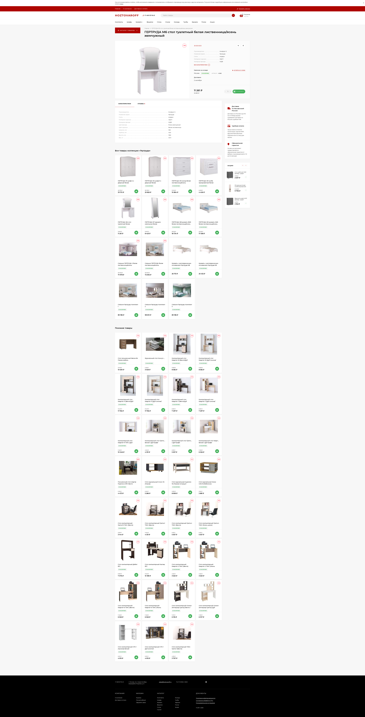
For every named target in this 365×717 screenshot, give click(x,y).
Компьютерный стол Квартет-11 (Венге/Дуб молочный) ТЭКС (125, 401)
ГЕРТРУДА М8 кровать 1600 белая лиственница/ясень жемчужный (181, 224)
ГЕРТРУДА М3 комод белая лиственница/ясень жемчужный (181, 183)
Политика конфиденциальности (205, 698)
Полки (177, 705)
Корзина (138, 697)
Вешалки (160, 705)
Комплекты (160, 697)
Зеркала (177, 702)
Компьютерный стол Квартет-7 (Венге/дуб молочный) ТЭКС (179, 401)
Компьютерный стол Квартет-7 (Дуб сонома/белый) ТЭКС (207, 401)
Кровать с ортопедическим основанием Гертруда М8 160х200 (181, 265)
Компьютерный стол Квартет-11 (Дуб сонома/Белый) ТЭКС (153, 401)
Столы (159, 707)
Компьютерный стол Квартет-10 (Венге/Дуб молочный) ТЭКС (180, 360)
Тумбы (177, 700)
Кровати (159, 702)
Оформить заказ (141, 702)
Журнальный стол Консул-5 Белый (157, 358)
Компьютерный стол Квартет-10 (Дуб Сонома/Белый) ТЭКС (207, 360)
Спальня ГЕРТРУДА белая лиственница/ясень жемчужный (154, 265)
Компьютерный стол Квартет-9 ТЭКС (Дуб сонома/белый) (125, 442)
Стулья (159, 709)
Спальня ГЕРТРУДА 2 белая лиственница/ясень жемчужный (127, 265)
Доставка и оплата (140, 9)
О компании (127, 9)
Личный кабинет (141, 700)
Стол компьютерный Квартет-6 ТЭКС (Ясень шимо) (153, 607)
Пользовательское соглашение (205, 703)
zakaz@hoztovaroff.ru (165, 682)
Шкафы (159, 700)
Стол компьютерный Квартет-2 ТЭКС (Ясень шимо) (207, 566)
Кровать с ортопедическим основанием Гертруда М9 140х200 (208, 265)
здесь (121, 4)
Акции (177, 707)
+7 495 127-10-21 (149, 15)
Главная (117, 9)
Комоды (177, 697)
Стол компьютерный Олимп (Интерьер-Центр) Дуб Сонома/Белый (209, 607)
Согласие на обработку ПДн (204, 700)
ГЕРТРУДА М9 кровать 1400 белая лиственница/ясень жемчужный (208, 224)
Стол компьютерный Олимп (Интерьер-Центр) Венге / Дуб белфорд (182, 607)
